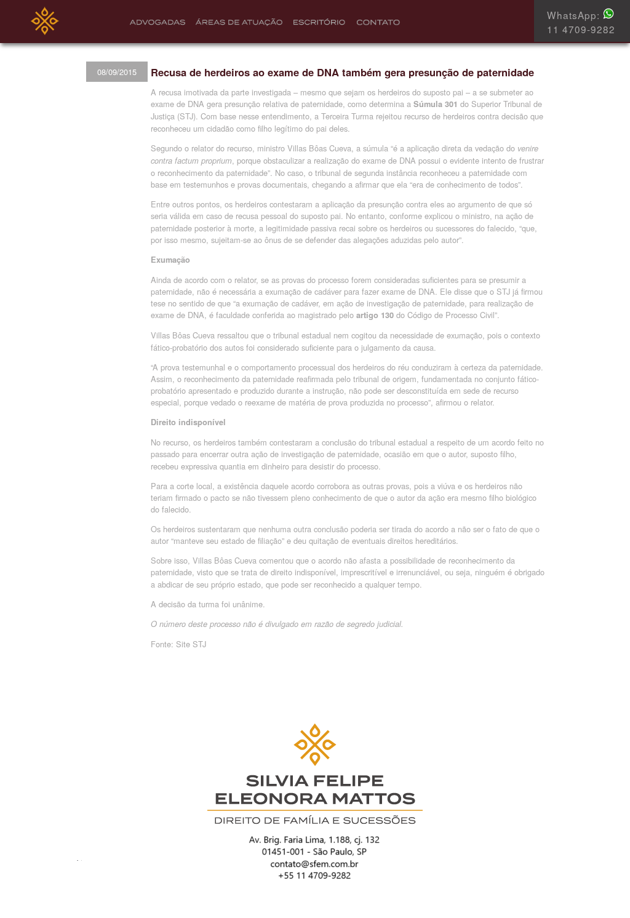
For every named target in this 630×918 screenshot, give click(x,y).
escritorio (314, 24)
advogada (156, 24)
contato (374, 24)
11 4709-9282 (581, 29)
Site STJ (191, 644)
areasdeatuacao (236, 24)
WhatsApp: (575, 15)
